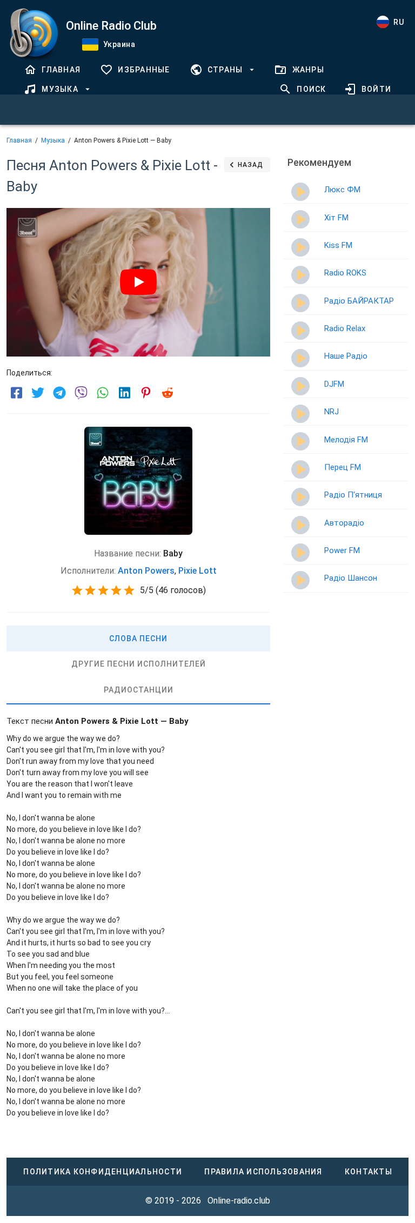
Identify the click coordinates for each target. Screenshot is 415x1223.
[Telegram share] (59, 392)
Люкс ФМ (342, 189)
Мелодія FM (346, 440)
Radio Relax (344, 328)
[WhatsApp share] (102, 392)
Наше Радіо (345, 356)
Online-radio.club (239, 1200)
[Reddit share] (167, 392)
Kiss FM (338, 245)
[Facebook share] (16, 392)
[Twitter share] (38, 392)
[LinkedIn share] (124, 392)
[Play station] (300, 192)
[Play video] (138, 282)
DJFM (334, 384)
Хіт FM (336, 218)
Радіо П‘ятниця (353, 495)
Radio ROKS (345, 273)
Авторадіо (344, 523)
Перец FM (342, 467)
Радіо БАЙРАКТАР (359, 301)
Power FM (342, 550)
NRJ (331, 411)
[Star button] (77, 590)
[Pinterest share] (146, 392)
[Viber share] (81, 392)
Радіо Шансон (350, 578)
